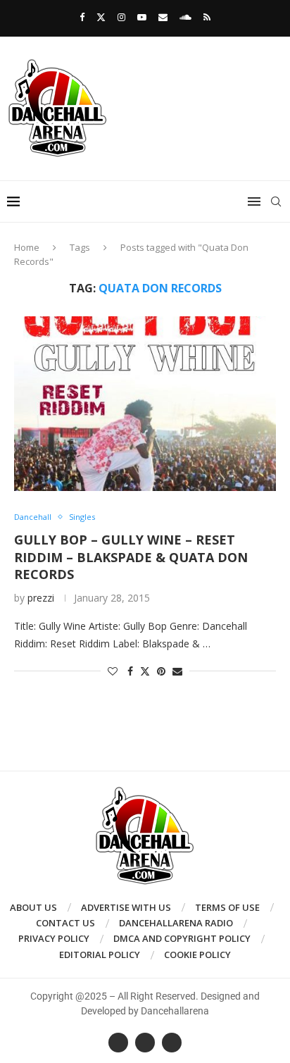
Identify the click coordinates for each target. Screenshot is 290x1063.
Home (26, 247)
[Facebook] (82, 17)
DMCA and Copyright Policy (182, 938)
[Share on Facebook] (130, 671)
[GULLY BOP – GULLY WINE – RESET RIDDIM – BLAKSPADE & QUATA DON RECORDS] (145, 403)
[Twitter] (101, 17)
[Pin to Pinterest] (161, 671)
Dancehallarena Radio (176, 922)
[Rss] (206, 17)
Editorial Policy (99, 954)
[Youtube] (141, 17)
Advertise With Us (126, 907)
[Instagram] (121, 17)
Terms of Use (227, 907)
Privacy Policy (53, 938)
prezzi (40, 597)
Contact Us (65, 922)
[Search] (276, 201)
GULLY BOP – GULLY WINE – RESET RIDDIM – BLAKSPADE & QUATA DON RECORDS (131, 557)
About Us (33, 907)
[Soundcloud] (185, 17)
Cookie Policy (197, 954)
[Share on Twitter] (145, 671)
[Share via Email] (177, 671)
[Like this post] (113, 671)
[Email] (163, 17)
